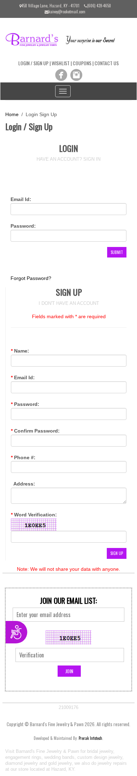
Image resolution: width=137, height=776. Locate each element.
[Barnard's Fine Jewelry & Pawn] (63, 39)
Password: (23, 226)
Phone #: (23, 457)
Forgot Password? (31, 278)
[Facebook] (61, 74)
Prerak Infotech (90, 738)
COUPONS (82, 63)
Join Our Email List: (68, 600)
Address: (23, 484)
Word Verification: (34, 514)
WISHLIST (61, 63)
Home (12, 114)
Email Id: (21, 199)
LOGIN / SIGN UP (33, 63)
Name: (20, 351)
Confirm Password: (35, 431)
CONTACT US (106, 63)
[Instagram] (76, 74)
